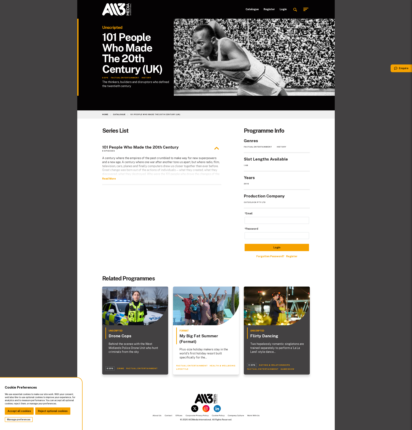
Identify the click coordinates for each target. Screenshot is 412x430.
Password (252, 228)
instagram (206, 408)
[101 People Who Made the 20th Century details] (217, 148)
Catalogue (252, 9)
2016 (246, 184)
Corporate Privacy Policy (197, 415)
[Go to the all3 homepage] (116, 9)
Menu (306, 9)
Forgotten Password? (270, 256)
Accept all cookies (19, 411)
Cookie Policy (218, 415)
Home (105, 114)
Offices (178, 415)
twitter (194, 408)
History (281, 147)
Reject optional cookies (53, 411)
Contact (168, 415)
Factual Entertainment (258, 147)
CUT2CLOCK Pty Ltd (255, 202)
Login (283, 9)
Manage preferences (18, 419)
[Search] (295, 9)
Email (249, 213)
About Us (157, 415)
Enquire (399, 69)
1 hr (246, 165)
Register (269, 9)
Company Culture (236, 415)
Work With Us (253, 415)
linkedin (217, 408)
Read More (109, 178)
